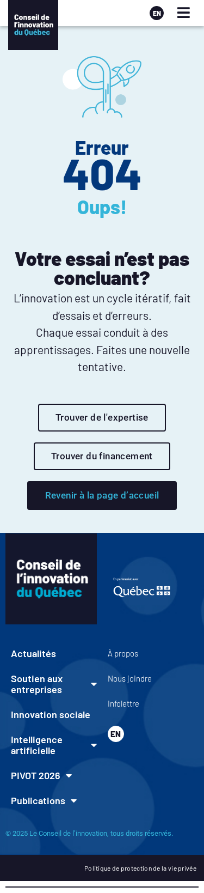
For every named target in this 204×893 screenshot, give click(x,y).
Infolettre (123, 703)
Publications (38, 800)
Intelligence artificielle (37, 744)
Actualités (33, 653)
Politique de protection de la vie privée (140, 868)
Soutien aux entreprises (37, 683)
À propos (123, 653)
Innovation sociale (50, 714)
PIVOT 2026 (35, 775)
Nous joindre (130, 678)
